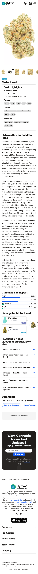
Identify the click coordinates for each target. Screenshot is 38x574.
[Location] (25, 3)
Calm (6, 111)
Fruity (12, 103)
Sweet (29, 103)
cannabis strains (16, 500)
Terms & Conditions (14, 569)
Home (4, 479)
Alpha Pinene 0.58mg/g (16, 96)
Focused (20, 111)
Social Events (8, 125)
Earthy (7, 103)
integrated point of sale (23, 502)
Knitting (25, 122)
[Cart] (30, 3)
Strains (10, 479)
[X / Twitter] (16, 513)
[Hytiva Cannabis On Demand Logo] (9, 3)
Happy (7, 114)
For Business (8, 533)
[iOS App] (19, 520)
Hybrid (16, 479)
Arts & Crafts (8, 122)
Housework (17, 122)
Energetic (13, 111)
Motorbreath (11, 91)
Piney (18, 103)
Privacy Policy (25, 569)
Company (6, 550)
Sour (23, 103)
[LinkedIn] (21, 513)
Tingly (13, 114)
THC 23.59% (11, 93)
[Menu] (35, 3)
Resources (7, 527)
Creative (27, 111)
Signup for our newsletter (19, 446)
